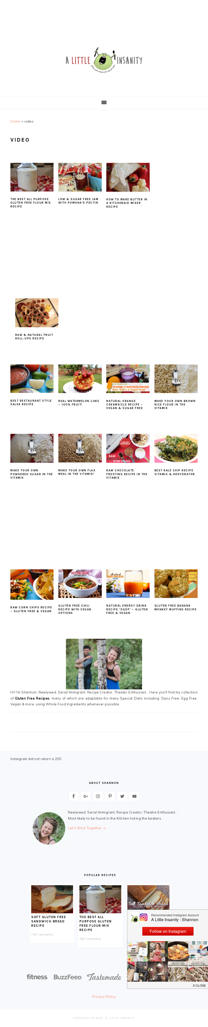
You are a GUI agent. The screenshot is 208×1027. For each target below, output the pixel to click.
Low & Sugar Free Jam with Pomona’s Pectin (78, 201)
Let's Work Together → (87, 828)
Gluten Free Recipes (32, 698)
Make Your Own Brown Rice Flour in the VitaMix (175, 404)
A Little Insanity (104, 61)
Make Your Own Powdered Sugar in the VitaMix (31, 474)
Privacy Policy (104, 997)
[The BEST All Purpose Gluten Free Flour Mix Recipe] (100, 912)
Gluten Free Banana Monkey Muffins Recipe (175, 607)
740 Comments (42, 934)
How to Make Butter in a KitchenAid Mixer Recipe (127, 203)
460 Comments (90, 939)
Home (15, 121)
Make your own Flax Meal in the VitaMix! (77, 472)
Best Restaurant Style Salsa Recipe (31, 402)
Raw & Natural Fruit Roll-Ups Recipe (34, 336)
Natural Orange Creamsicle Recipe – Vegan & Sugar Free (124, 404)
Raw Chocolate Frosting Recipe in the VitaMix (126, 474)
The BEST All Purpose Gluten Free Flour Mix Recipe (30, 203)
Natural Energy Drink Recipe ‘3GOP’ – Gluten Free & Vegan (127, 609)
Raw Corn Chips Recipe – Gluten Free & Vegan (31, 609)
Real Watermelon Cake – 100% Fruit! (78, 402)
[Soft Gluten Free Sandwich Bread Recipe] (52, 912)
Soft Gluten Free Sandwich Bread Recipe (48, 921)
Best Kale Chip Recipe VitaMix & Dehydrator (174, 472)
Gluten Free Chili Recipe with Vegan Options (75, 609)
